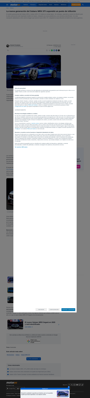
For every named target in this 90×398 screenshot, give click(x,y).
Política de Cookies (32, 105)
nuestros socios (35, 123)
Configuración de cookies (21, 106)
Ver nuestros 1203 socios (21, 147)
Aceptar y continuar (68, 309)
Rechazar (41, 309)
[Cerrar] (69, 387)
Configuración (54, 309)
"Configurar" (17, 128)
